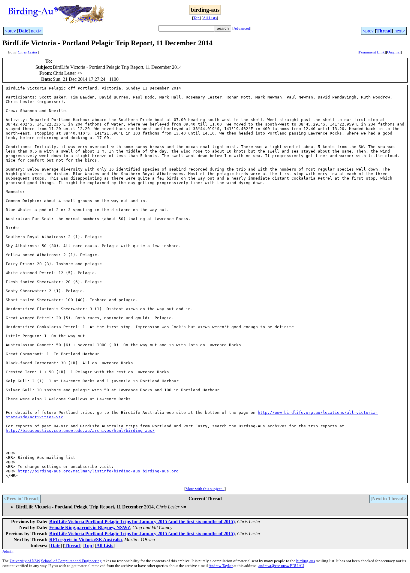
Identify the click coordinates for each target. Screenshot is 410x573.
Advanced (242, 28)
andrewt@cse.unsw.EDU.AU (281, 565)
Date (23, 30)
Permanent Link (372, 52)
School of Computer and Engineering (71, 561)
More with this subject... (205, 489)
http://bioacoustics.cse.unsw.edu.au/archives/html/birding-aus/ (80, 430)
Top (196, 18)
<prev (10, 30)
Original (394, 52)
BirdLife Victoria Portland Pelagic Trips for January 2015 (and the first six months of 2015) (142, 521)
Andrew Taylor (221, 565)
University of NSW (25, 561)
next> (36, 30)
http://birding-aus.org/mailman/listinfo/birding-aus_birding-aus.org (98, 471)
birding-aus (305, 561)
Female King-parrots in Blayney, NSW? (89, 527)
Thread (384, 30)
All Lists (210, 18)
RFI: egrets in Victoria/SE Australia (85, 539)
